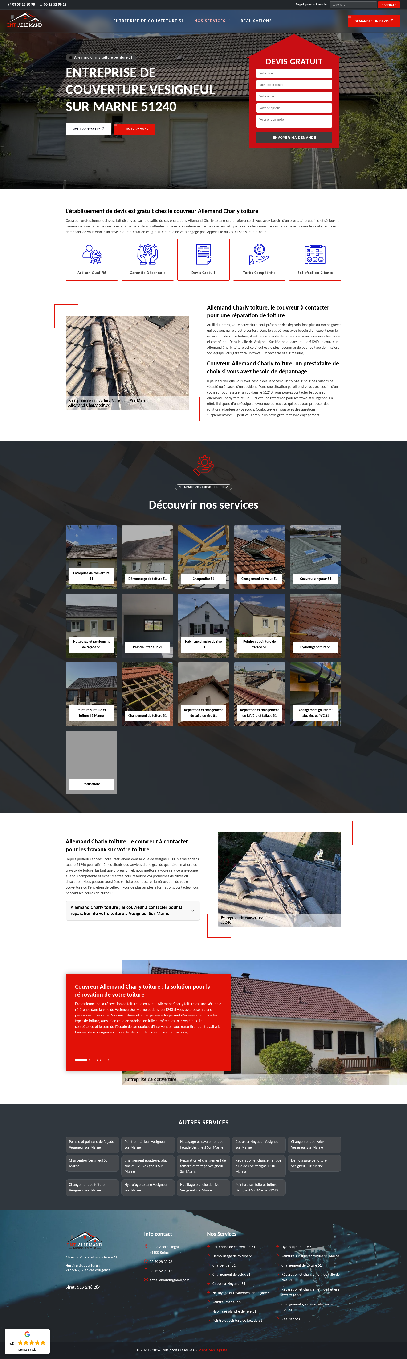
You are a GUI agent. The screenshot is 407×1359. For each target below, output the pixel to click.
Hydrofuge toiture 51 (315, 647)
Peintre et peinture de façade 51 (237, 1321)
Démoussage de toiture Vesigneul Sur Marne (309, 1163)
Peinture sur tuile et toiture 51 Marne (310, 1256)
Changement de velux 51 (259, 579)
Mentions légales (212, 1350)
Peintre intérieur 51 (147, 647)
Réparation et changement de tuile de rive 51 (310, 1277)
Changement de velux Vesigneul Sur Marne (307, 1144)
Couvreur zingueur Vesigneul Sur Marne (257, 1144)
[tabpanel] (148, 1011)
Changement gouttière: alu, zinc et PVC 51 (307, 1307)
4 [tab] (101, 1060)
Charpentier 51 (204, 579)
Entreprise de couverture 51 (148, 21)
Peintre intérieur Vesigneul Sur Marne (145, 1144)
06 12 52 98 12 (55, 5)
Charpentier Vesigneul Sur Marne (89, 1163)
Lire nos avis (27, 1349)
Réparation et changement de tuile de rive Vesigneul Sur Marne (258, 1166)
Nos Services (210, 21)
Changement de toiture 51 (147, 716)
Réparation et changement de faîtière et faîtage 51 (310, 1292)
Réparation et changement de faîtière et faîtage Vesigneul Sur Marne (203, 1166)
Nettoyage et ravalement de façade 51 (242, 1293)
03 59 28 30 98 (23, 5)
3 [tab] (96, 1060)
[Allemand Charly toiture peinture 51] (24, 28)
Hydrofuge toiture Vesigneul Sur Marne (146, 1187)
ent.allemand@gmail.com (169, 1280)
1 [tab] (81, 1060)
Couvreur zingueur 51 (315, 579)
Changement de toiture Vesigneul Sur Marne (87, 1187)
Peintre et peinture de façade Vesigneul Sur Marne (91, 1144)
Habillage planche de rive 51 (234, 1311)
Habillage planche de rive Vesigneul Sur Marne (199, 1187)
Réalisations (256, 21)
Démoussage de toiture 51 (147, 579)
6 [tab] (112, 1060)
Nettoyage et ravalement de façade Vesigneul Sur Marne (201, 1144)
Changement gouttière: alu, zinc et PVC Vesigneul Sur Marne (146, 1166)
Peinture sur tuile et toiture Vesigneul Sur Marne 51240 (257, 1187)
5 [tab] (107, 1060)
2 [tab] (90, 1060)
